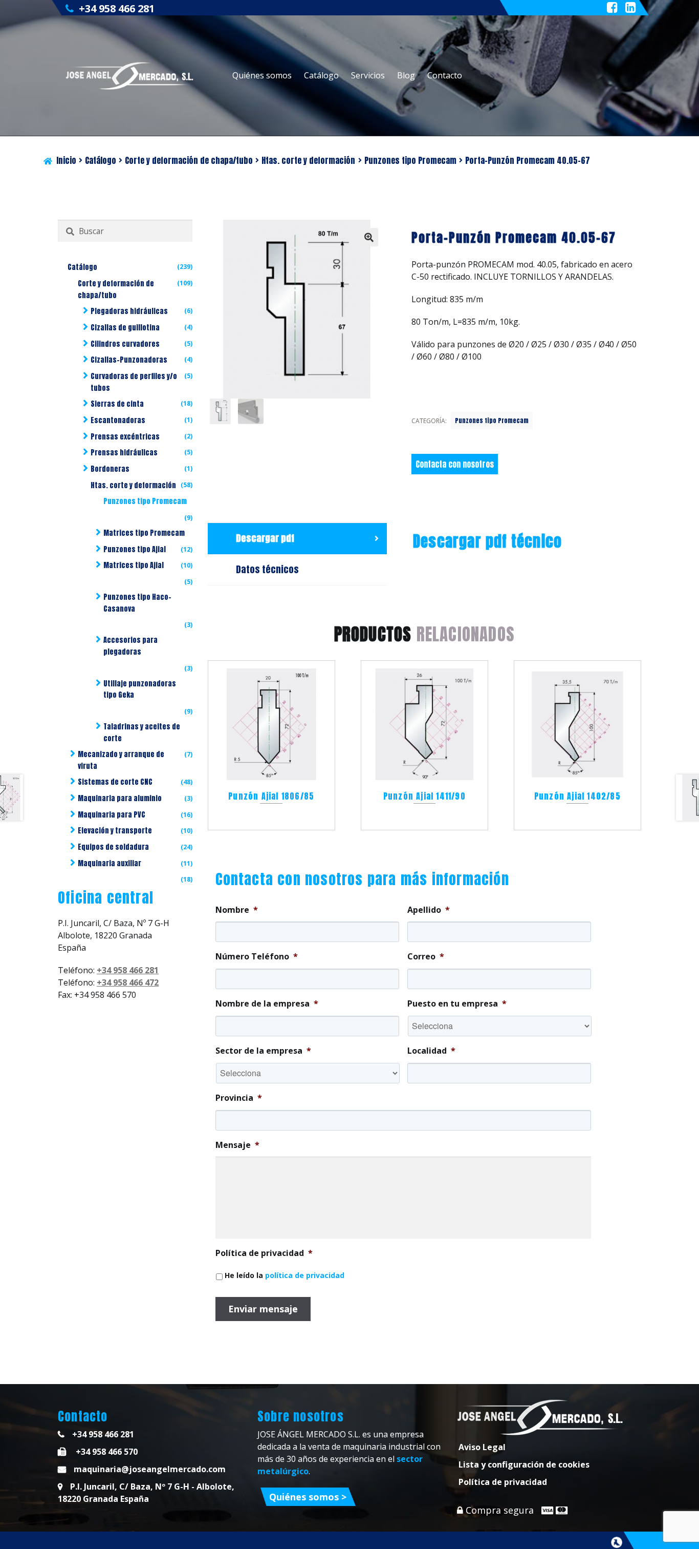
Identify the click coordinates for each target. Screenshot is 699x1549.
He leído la (284, 1275)
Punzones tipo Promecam (410, 160)
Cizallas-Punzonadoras (129, 359)
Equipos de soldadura (113, 847)
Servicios (368, 75)
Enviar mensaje (263, 1309)
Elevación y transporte (115, 830)
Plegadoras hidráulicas (129, 311)
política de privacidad (304, 1275)
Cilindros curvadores (125, 344)
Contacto (444, 75)
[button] (369, 237)
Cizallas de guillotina (125, 327)
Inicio (66, 160)
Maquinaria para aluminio (120, 798)
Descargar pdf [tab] (265, 538)
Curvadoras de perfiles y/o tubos (134, 382)
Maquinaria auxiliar (109, 863)
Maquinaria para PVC (111, 814)
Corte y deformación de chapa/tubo (189, 160)
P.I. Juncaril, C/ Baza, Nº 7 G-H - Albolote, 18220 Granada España (146, 1492)
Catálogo (321, 75)
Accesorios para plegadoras (130, 646)
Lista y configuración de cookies (523, 1464)
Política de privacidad (502, 1482)
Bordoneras (110, 469)
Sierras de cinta (117, 404)
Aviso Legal (482, 1447)
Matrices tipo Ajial (133, 565)
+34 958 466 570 (106, 1451)
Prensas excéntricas (125, 436)
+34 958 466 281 (117, 8)
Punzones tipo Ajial (134, 549)
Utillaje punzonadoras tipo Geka (139, 689)
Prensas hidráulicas (124, 452)
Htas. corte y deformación (308, 160)
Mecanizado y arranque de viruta (121, 760)
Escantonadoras (118, 420)
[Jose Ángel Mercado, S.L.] (130, 76)
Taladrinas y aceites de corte (141, 732)
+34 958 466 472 (128, 982)
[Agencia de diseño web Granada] (616, 1542)
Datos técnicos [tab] (267, 569)
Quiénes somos (262, 75)
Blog (406, 75)
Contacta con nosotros (455, 464)
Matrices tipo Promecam (144, 533)
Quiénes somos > (307, 1497)
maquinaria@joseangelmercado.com (150, 1469)
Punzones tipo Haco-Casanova (137, 603)
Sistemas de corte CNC (115, 782)
